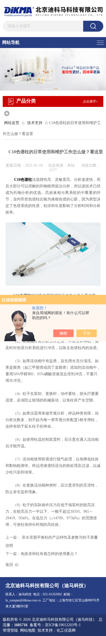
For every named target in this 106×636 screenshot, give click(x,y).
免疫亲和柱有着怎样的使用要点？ (49, 554)
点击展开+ (90, 101)
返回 (9, 565)
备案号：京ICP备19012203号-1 (55, 625)
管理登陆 (10, 630)
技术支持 (34, 123)
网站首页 (11, 123)
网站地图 (27, 630)
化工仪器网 (66, 630)
